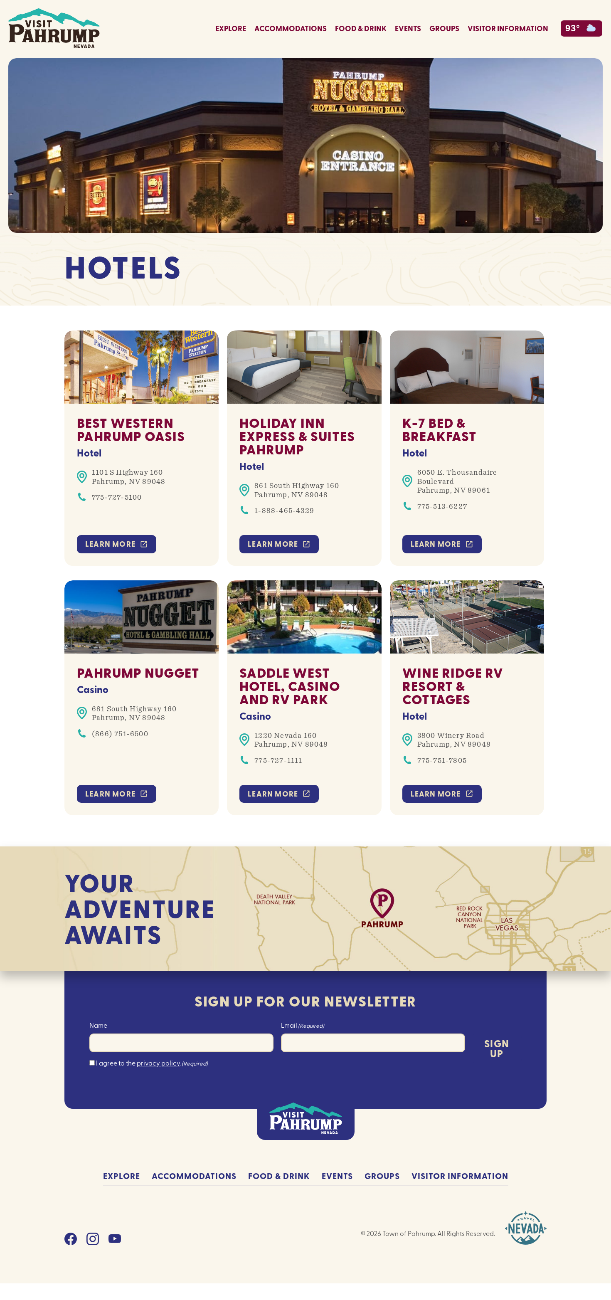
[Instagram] (92, 1241)
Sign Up (496, 1048)
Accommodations (290, 28)
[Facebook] (70, 1241)
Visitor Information (508, 28)
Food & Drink (361, 28)
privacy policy (158, 1062)
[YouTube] (114, 1241)
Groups (444, 28)
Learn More (111, 543)
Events (408, 28)
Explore (230, 28)
